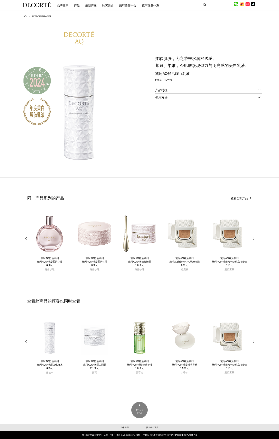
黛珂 (37, 4)
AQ (25, 16)
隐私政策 (125, 427)
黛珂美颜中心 (127, 5)
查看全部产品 (239, 198)
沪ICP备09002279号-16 (183, 435)
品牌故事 (62, 5)
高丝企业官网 (152, 427)
